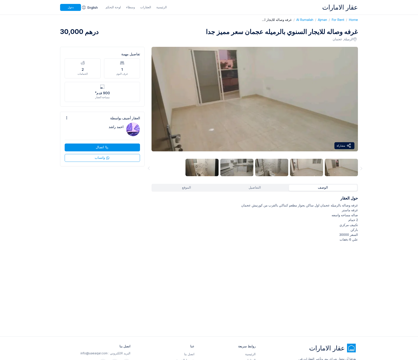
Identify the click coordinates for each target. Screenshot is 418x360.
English (92, 7)
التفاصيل (255, 187)
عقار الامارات (340, 7)
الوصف (323, 187)
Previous (148, 168)
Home (351, 20)
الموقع (186, 187)
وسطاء (130, 7)
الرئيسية (161, 7)
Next (361, 168)
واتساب (100, 157)
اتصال (100, 147)
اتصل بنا (189, 354)
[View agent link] (102, 139)
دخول (71, 7)
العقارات (145, 7)
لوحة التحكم (113, 7)
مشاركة (341, 145)
